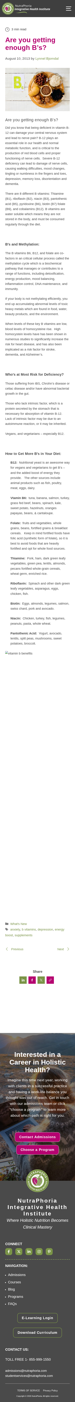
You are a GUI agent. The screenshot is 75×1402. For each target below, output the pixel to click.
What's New (18, 924)
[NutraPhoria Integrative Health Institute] (26, 8)
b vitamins (29, 929)
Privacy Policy (50, 1390)
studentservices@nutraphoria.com (29, 1376)
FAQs (12, 1304)
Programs (15, 1297)
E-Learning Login (37, 1318)
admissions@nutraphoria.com (26, 1371)
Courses (14, 1282)
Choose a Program (37, 1150)
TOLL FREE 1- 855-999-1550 (28, 1359)
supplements (23, 935)
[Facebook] (8, 1251)
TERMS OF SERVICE (28, 1390)
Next (61, 949)
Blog (11, 1289)
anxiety (15, 929)
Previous (16, 949)
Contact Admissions (37, 1137)
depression (45, 929)
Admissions (17, 1275)
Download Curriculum (37, 1332)
